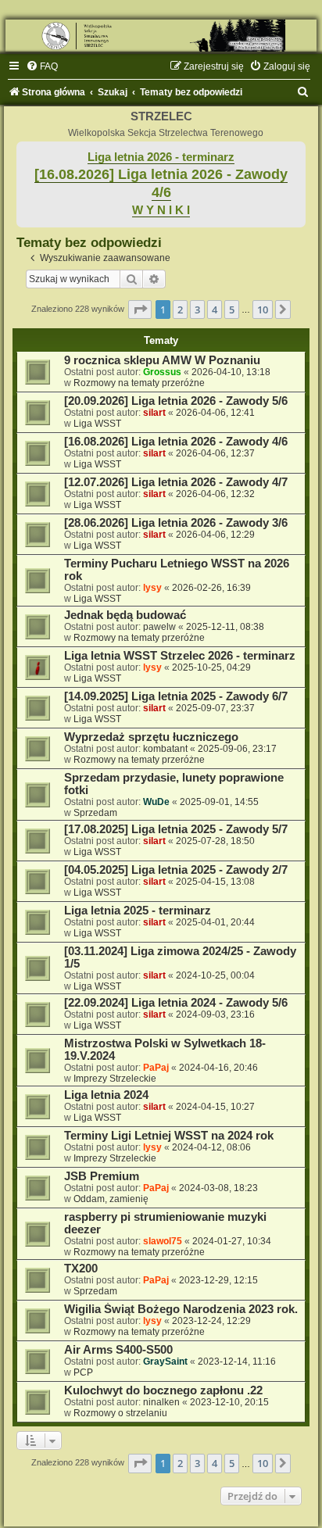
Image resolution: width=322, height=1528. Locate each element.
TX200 (81, 1268)
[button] (140, 309)
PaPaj (156, 1067)
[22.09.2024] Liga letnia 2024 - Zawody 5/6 (176, 1003)
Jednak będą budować (125, 615)
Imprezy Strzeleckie (114, 1078)
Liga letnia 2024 (106, 1095)
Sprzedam (95, 812)
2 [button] (180, 309)
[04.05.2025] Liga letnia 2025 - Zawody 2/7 (176, 870)
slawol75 (162, 1241)
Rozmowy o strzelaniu (120, 1413)
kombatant (165, 748)
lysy (152, 587)
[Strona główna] (161, 36)
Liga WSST (97, 423)
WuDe (156, 801)
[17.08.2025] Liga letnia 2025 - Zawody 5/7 (176, 829)
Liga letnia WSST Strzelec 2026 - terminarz (179, 655)
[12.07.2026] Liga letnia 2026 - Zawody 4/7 (176, 482)
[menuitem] (42, 66)
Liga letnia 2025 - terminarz (137, 910)
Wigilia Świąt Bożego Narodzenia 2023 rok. (181, 1309)
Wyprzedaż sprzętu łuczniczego (151, 737)
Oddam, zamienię (110, 1198)
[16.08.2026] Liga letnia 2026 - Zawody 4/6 (176, 441)
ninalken (161, 1402)
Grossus (162, 372)
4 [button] (214, 309)
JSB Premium (101, 1176)
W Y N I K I (161, 210)
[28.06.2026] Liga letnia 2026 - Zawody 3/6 (176, 523)
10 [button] (262, 309)
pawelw (159, 626)
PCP (83, 1372)
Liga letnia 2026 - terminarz (161, 157)
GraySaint (165, 1361)
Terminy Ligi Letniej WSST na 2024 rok (169, 1135)
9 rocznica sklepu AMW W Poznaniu (162, 360)
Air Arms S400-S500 (118, 1350)
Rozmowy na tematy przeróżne (139, 383)
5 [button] (231, 309)
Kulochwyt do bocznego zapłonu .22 (163, 1390)
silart (154, 412)
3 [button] (197, 309)
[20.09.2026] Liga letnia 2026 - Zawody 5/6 (176, 401)
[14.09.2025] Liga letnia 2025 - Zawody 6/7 (176, 696)
